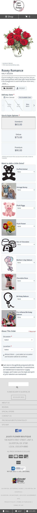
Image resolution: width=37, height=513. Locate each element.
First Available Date (25, 97)
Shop (10, 16)
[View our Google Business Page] (20, 431)
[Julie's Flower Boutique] (18, 11)
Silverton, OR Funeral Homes (12, 488)
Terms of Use (18, 505)
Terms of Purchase (24, 502)
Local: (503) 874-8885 (18, 446)
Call (6, 511)
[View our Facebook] (16, 431)
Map (19, 511)
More (4, 84)
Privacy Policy (9, 502)
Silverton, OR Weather (9, 495)
